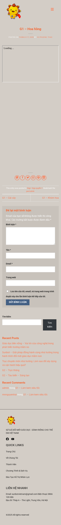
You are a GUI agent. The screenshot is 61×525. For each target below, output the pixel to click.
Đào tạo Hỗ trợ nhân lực (18, 477)
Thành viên (11, 464)
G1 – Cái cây (9, 197)
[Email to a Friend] (33, 177)
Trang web (11, 277)
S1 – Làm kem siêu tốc (28, 388)
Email (9, 263)
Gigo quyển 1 (37, 188)
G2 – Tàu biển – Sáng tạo (15, 375)
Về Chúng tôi (12, 458)
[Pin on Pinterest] (38, 177)
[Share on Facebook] (22, 177)
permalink (30, 191)
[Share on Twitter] (27, 177)
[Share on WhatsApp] (17, 177)
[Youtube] (12, 439)
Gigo (29, 188)
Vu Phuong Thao (44, 37)
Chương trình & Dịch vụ (17, 471)
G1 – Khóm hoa (50, 197)
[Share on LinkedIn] (43, 177)
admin (5, 388)
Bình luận (11, 224)
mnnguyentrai (9, 394)
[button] (52, 10)
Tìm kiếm (6, 316)
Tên (8, 250)
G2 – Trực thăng (10, 370)
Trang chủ (10, 452)
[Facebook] (7, 439)
